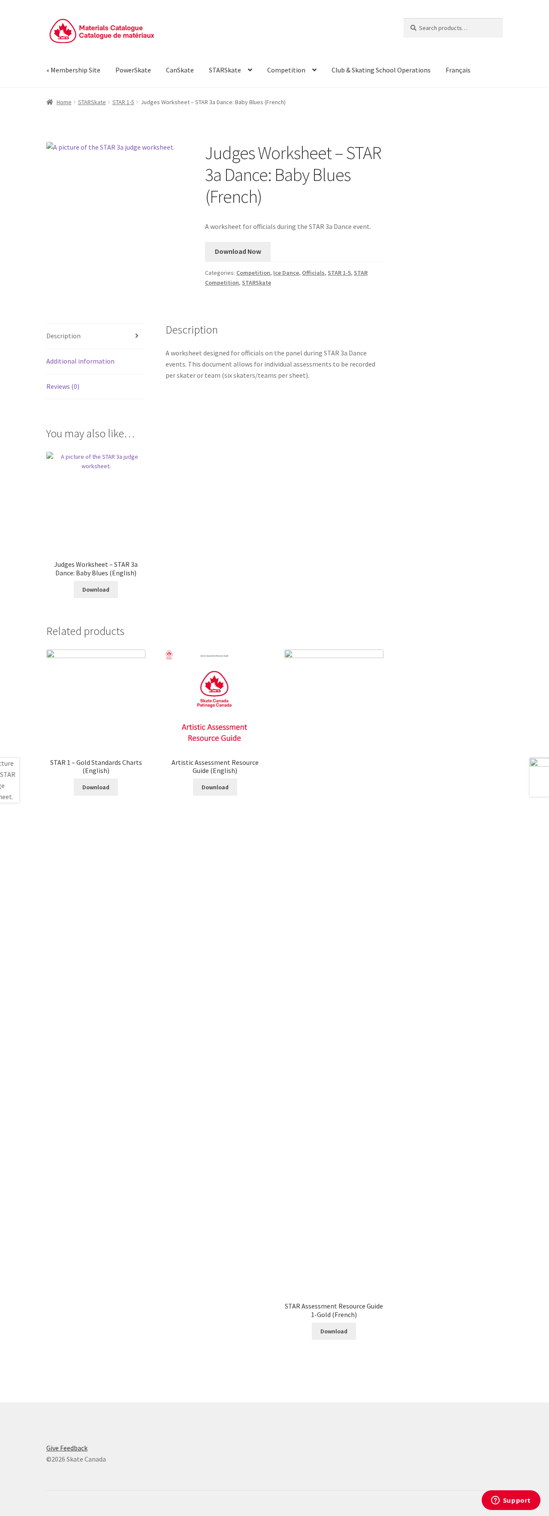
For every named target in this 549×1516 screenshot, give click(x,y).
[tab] (95, 336)
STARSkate (225, 70)
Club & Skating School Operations (381, 70)
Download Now (238, 251)
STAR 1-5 (123, 102)
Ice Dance (286, 273)
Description (63, 335)
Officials (313, 273)
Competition (286, 70)
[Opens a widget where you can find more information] (510, 1501)
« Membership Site (73, 70)
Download (95, 589)
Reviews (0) (62, 386)
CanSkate (180, 70)
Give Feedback (66, 1448)
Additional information (80, 361)
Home (64, 102)
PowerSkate (133, 70)
